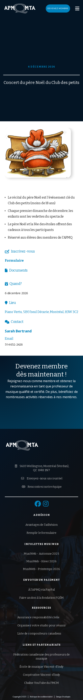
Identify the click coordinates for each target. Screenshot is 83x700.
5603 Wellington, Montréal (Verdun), (42, 468)
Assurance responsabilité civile (38, 617)
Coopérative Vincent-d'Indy (41, 675)
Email (9, 338)
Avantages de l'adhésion (41, 525)
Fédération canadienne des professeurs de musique (41, 656)
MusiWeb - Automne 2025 (41, 553)
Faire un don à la (41, 598)
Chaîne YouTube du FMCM (41, 683)
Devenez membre (57, 8)
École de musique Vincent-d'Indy (42, 666)
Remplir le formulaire (41, 533)
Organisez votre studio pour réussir (41, 625)
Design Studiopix (63, 697)
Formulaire (14, 260)
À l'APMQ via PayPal (41, 589)
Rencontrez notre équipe (42, 487)
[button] (77, 8)
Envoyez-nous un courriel (41, 478)
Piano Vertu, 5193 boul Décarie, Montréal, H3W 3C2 (41, 312)
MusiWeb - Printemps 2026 (41, 569)
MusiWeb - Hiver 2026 (41, 561)
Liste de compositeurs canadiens (39, 633)
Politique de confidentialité (41, 697)
